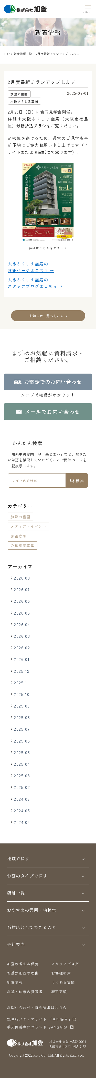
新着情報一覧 (23, 53)
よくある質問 (63, 982)
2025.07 (22, 729)
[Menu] (88, 8)
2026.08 (22, 578)
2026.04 (22, 624)
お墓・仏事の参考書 (25, 991)
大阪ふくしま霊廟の (31, 267)
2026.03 (22, 636)
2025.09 (22, 706)
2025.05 (22, 752)
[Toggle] (83, 859)
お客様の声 (61, 973)
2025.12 (21, 671)
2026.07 (22, 589)
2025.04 (22, 764)
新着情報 (15, 982)
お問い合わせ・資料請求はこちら (37, 1007)
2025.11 (21, 682)
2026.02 (22, 647)
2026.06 (22, 601)
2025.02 (22, 787)
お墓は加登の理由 (23, 973)
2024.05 (22, 810)
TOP (6, 53)
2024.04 (22, 822)
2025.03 (22, 775)
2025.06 (22, 741)
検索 (79, 480)
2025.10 (21, 694)
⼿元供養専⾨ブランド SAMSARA (37, 1027)
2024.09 (22, 799)
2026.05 (22, 613)
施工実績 (59, 991)
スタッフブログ (65, 963)
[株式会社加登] (25, 8)
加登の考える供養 (23, 963)
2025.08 (22, 717)
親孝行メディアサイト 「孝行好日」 (39, 1019)
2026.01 (21, 659)
